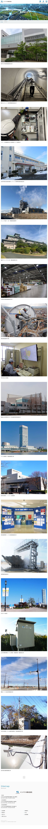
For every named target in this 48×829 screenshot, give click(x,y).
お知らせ (3, 814)
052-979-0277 (4, 807)
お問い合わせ (4, 816)
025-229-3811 (4, 802)
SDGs (26, 812)
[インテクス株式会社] (5, 2)
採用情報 (26, 814)
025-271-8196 (4, 798)
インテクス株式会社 (24, 792)
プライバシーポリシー (4, 820)
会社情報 (3, 810)
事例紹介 (3, 812)
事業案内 (26, 810)
